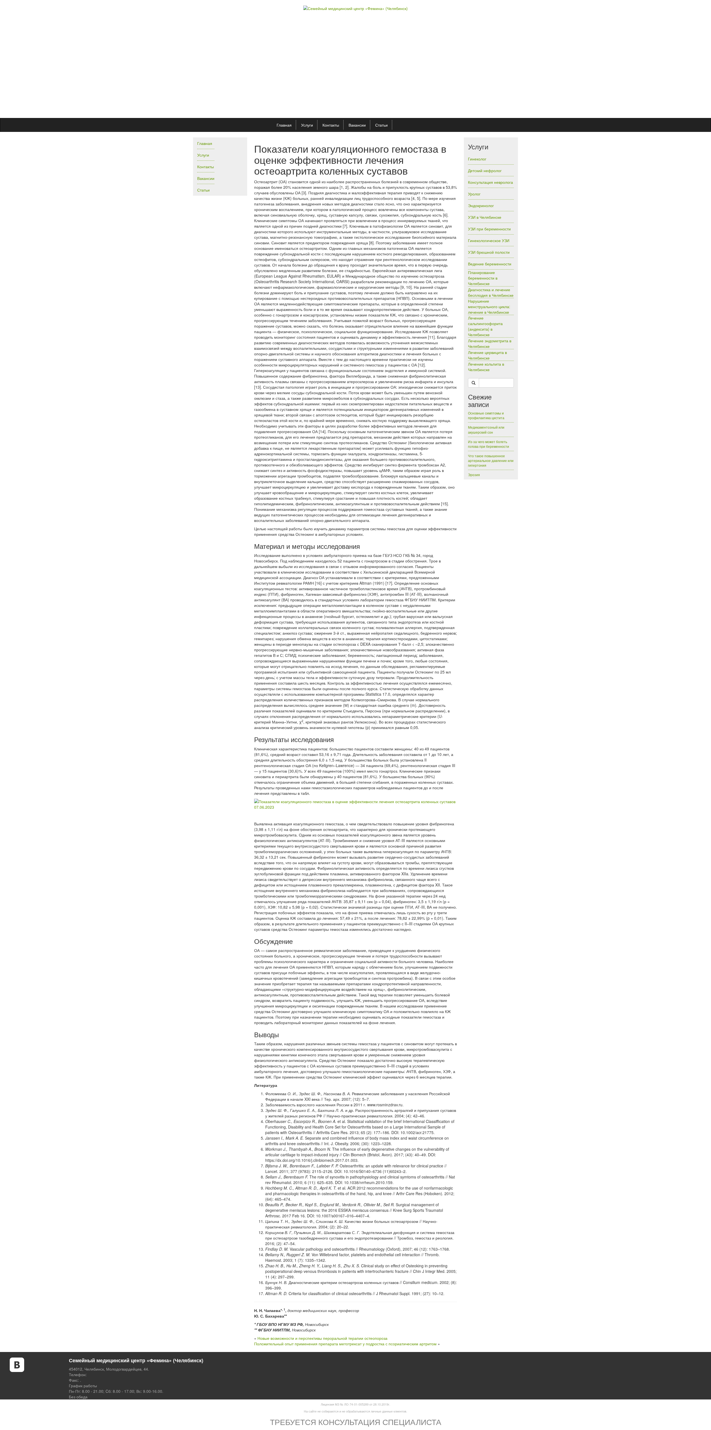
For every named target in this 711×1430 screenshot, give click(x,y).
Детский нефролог (485, 170)
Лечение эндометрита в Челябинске (489, 343)
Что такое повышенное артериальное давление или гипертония (491, 460)
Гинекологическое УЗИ (488, 240)
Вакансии (357, 125)
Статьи (381, 125)
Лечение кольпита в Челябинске (486, 366)
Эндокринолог (481, 205)
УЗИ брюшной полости (489, 252)
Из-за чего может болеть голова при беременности (488, 444)
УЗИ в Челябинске (484, 217)
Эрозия (474, 474)
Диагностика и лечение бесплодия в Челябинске (491, 292)
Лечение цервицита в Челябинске (487, 355)
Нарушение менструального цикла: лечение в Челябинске (489, 306)
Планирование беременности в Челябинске (482, 278)
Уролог (474, 194)
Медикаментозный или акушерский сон (486, 429)
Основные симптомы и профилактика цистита (486, 415)
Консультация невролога (490, 182)
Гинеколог (477, 159)
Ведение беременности (489, 264)
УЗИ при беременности (489, 229)
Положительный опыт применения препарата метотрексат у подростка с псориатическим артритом (345, 1343)
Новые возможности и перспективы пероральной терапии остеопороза (322, 1338)
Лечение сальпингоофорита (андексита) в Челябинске (485, 326)
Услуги (307, 125)
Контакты (330, 125)
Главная (284, 125)
